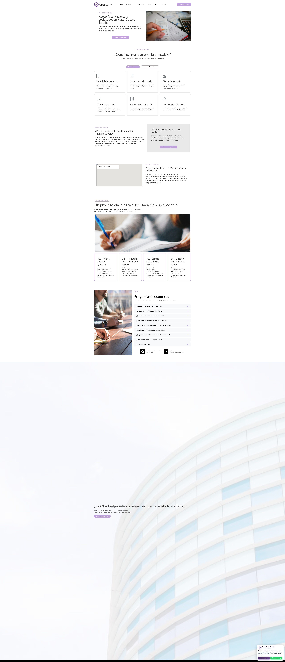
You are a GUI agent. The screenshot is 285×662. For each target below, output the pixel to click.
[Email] (166, 351)
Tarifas (150, 4)
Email (170, 350)
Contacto (163, 4)
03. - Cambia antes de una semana (152, 261)
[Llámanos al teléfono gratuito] (142, 351)
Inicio (121, 4)
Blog (156, 4)
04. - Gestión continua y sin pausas (178, 261)
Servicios (128, 4)
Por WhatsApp (277, 658)
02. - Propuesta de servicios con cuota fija (130, 261)
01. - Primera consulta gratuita (104, 261)
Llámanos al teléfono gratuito (153, 350)
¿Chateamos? (264, 658)
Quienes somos (140, 4)
